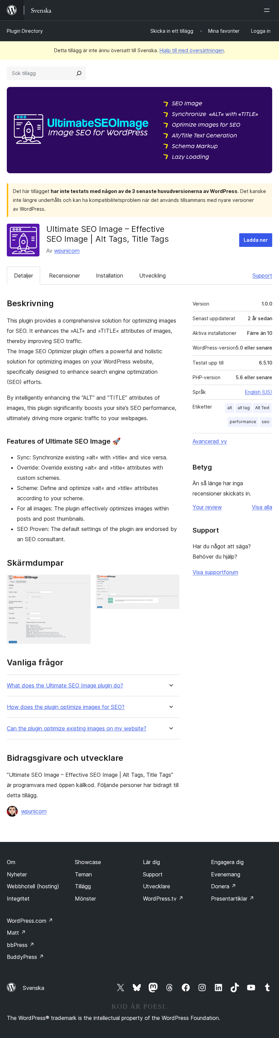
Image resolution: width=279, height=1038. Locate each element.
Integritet (18, 898)
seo (265, 421)
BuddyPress (25, 956)
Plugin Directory (25, 31)
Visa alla (262, 507)
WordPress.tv (163, 898)
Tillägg (83, 886)
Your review (207, 507)
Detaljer (23, 275)
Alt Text (262, 407)
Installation (109, 275)
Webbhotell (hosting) (33, 886)
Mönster (85, 898)
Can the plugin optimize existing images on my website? (76, 728)
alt (229, 407)
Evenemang (225, 874)
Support (262, 275)
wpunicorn (67, 250)
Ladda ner (256, 240)
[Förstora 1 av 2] (81, 583)
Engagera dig (227, 862)
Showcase (88, 862)
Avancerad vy (210, 441)
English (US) (258, 392)
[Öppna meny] (268, 10)
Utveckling (152, 275)
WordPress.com (30, 920)
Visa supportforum (215, 572)
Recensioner (64, 275)
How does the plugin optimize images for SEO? (66, 707)
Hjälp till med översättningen (192, 50)
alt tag (243, 407)
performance (243, 421)
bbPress (20, 944)
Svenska (33, 987)
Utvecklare (156, 886)
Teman (83, 874)
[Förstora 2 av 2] (170, 583)
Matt (16, 932)
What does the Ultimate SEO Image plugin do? (65, 685)
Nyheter (17, 874)
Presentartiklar (232, 898)
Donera (223, 886)
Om (11, 862)
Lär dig (151, 862)
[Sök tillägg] (79, 73)
